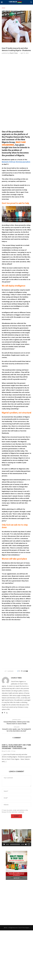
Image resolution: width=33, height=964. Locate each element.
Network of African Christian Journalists (16, 162)
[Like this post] (19, 671)
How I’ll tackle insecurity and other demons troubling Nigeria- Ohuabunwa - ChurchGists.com (16, 746)
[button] (16, 837)
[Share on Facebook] (21, 671)
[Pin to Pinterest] (25, 671)
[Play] (4, 844)
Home (3, 8)
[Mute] (26, 844)
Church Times (14, 53)
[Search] (31, 2)
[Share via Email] (27, 671)
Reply (29, 745)
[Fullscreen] (29, 844)
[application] (16, 837)
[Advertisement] (16, 74)
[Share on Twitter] (23, 671)
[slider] (15, 844)
